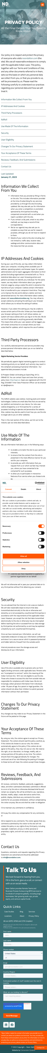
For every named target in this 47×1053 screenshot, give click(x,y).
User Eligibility (7, 139)
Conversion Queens (28, 1050)
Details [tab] (23, 489)
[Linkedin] (6, 1025)
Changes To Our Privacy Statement (17, 146)
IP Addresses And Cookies (13, 106)
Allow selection (23, 562)
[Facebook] (12, 1025)
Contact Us (6, 166)
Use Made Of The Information (14, 126)
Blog (21, 911)
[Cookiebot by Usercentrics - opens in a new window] (34, 483)
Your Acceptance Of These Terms (16, 153)
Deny (23, 568)
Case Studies (9, 911)
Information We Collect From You (16, 99)
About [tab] (38, 489)
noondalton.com (30, 58)
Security (5, 133)
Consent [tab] (8, 489)
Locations (7, 916)
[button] (42, 4)
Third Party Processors (11, 113)
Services (32, 911)
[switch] (41, 533)
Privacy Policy (34, 916)
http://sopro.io (15, 380)
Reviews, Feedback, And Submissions (18, 159)
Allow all (23, 556)
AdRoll (4, 119)
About (22, 916)
